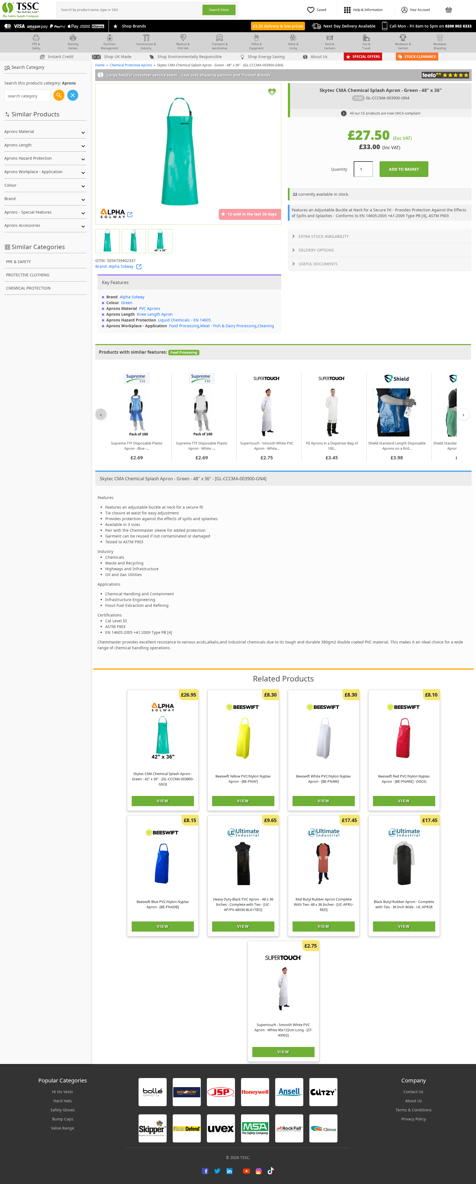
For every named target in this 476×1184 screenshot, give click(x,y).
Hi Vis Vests (62, 1091)
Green (126, 302)
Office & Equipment (256, 46)
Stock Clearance (420, 56)
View (163, 801)
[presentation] (129, 10)
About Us (319, 56)
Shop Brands (134, 26)
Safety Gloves (62, 1109)
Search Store (219, 9)
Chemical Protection (28, 288)
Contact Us (413, 1091)
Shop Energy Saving (266, 56)
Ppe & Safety (18, 261)
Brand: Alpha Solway (114, 266)
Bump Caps (62, 1119)
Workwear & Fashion (403, 46)
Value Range (62, 1128)
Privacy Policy (413, 1119)
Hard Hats (62, 1100)
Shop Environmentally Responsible (189, 56)
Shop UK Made (117, 56)
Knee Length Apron (155, 314)
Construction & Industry (146, 46)
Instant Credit (60, 56)
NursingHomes (73, 46)
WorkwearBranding (440, 46)
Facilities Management (109, 46)
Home (100, 65)
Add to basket (408, 169)
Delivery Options (316, 250)
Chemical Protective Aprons (131, 65)
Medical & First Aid (183, 46)
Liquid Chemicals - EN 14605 (184, 320)
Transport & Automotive (220, 46)
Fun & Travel (366, 46)
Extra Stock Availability (324, 236)
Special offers (366, 56)
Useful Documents (318, 263)
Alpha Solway (132, 296)
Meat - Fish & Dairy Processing (228, 325)
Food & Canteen (329, 46)
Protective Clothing (27, 274)
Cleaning (266, 325)
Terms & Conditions (414, 1109)
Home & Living (293, 46)
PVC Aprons (149, 308)
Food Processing (184, 325)
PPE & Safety (36, 46)
